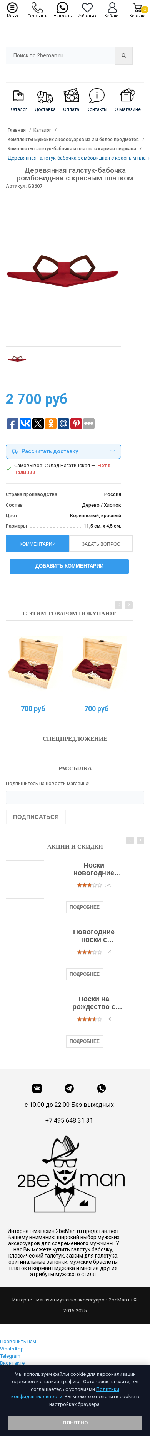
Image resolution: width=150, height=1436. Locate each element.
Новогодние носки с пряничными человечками (94, 936)
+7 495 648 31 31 (69, 1120)
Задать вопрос (101, 544)
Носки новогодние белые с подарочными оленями (94, 869)
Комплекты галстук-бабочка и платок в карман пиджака (72, 148)
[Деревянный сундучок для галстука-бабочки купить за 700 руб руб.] (34, 664)
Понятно (75, 1423)
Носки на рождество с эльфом (93, 1003)
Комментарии (38, 544)
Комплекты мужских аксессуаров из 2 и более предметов (73, 139)
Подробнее (85, 907)
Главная (17, 130)
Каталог (42, 130)
